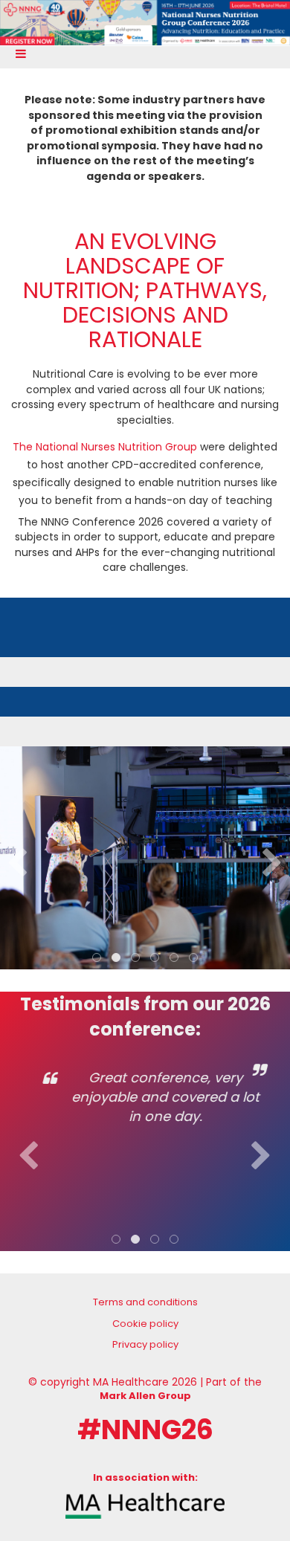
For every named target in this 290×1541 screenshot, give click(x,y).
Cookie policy (145, 1324)
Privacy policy (145, 1344)
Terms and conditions (145, 1302)
